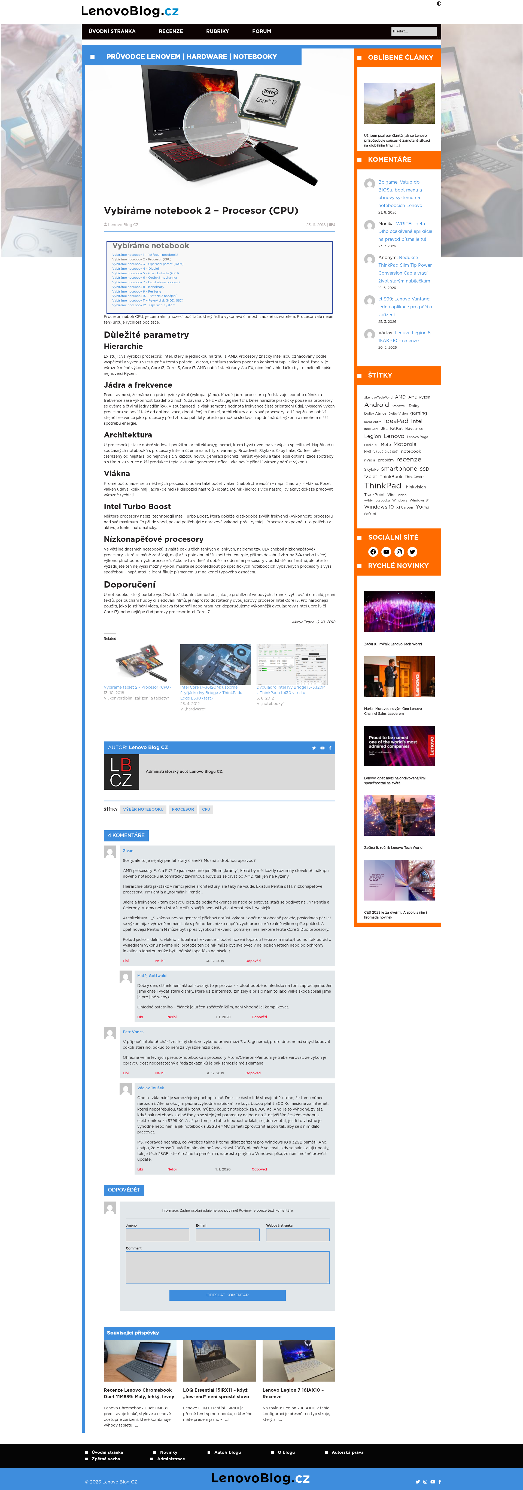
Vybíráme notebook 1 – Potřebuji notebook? (145, 254)
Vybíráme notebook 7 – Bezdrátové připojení (146, 282)
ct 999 (385, 299)
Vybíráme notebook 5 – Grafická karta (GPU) (145, 273)
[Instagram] (425, 1482)
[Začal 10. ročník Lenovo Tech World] (399, 611)
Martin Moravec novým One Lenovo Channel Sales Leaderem (393, 711)
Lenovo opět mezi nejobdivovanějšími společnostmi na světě (394, 781)
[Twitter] (418, 1482)
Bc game (387, 182)
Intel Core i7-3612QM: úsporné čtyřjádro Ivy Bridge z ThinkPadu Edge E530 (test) (211, 693)
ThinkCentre (414, 477)
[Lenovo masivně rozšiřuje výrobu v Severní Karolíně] (399, 103)
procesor (183, 809)
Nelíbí (159, 961)
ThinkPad (382, 486)
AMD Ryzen (419, 397)
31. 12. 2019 (215, 961)
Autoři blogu (227, 1453)
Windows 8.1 (419, 500)
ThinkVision (415, 487)
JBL (384, 429)
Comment (134, 1248)
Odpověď (253, 961)
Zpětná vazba (106, 1459)
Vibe (391, 495)
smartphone (399, 469)
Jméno (131, 1225)
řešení (370, 514)
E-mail (201, 1225)
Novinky (168, 1453)
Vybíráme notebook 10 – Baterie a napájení (144, 295)
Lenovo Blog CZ (123, 225)
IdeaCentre (373, 422)
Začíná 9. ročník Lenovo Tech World (393, 847)
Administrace (171, 1459)
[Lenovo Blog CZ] (131, 12)
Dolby (414, 406)
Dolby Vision (398, 413)
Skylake (371, 470)
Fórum (261, 31)
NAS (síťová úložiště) (381, 451)
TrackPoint (374, 495)
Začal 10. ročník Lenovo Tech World (393, 644)
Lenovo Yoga (417, 437)
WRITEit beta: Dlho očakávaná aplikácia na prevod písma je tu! (405, 232)
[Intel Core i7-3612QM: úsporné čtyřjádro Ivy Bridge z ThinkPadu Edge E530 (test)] (215, 664)
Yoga (422, 507)
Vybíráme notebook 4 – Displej (135, 268)
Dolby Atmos (375, 413)
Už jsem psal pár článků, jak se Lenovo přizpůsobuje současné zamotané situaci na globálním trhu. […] (397, 140)
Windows (399, 500)
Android (376, 405)
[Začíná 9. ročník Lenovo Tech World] (399, 815)
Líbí (126, 961)
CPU (206, 809)
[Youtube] (432, 1482)
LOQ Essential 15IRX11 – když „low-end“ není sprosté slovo (216, 1393)
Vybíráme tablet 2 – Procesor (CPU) (137, 687)
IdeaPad (396, 421)
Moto (386, 445)
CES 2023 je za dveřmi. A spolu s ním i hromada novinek (395, 915)
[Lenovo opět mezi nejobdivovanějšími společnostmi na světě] (399, 746)
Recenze (171, 31)
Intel (416, 421)
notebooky (255, 57)
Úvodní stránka (112, 31)
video (402, 495)
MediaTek (371, 444)
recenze (408, 459)
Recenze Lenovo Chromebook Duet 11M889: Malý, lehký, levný (139, 1393)
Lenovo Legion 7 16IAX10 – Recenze (293, 1393)
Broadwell (398, 406)
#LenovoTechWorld (378, 397)
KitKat (396, 429)
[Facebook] (440, 1482)
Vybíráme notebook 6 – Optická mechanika (144, 277)
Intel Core (371, 428)
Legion (372, 436)
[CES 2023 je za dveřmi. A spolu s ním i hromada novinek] (399, 880)
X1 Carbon (404, 507)
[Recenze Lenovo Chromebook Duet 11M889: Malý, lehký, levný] (140, 1361)
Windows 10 (379, 507)
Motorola (404, 444)
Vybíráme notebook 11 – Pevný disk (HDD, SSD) (148, 300)
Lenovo (394, 436)
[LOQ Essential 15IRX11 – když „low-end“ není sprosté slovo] (219, 1361)
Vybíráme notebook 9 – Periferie (136, 291)
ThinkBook (391, 477)
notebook (411, 451)
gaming (418, 413)
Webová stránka (279, 1225)
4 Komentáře (126, 835)
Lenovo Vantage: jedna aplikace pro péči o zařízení (405, 307)
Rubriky (217, 31)
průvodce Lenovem (144, 57)
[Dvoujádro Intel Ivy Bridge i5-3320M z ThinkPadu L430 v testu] (292, 664)
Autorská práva (348, 1453)
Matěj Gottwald (151, 976)
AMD (400, 397)
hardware (207, 57)
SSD (424, 469)
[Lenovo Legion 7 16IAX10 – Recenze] (299, 1361)
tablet (370, 477)
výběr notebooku (143, 809)
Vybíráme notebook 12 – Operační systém (143, 305)
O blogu (286, 1453)
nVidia (369, 460)
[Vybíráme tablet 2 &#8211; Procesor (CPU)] (139, 664)
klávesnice (414, 429)
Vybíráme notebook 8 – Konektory (138, 286)
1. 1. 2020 (223, 1017)
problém (386, 460)
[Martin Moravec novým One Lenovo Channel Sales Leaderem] (399, 676)
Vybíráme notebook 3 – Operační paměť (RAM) (148, 264)
